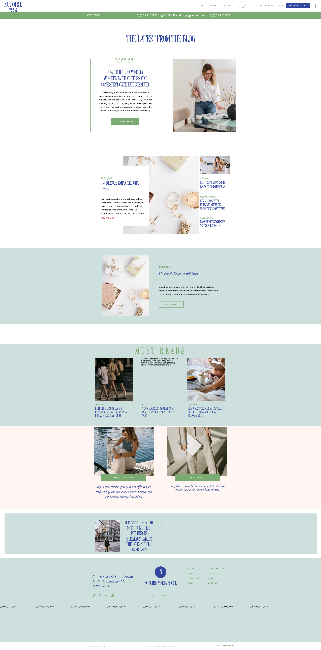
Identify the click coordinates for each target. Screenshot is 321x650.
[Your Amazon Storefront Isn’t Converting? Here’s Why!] (160, 379)
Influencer (192, 404)
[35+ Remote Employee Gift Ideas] (161, 195)
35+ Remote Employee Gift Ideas (178, 273)
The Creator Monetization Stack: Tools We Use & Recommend (205, 412)
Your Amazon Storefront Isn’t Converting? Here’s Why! (158, 412)
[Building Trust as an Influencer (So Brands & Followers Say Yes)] (114, 379)
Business (164, 267)
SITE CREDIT (170, 646)
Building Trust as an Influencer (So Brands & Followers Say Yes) (111, 412)
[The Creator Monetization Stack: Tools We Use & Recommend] (206, 379)
